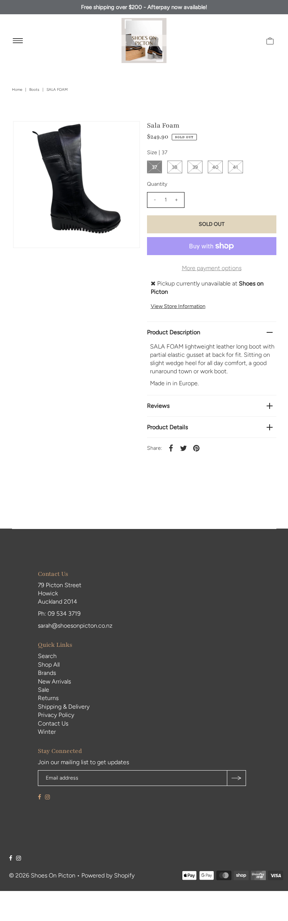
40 (215, 167)
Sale (43, 689)
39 (195, 167)
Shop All (49, 664)
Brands (47, 672)
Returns (48, 698)
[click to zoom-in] (128, 133)
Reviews (158, 405)
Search (47, 656)
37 (154, 167)
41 (235, 167)
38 (174, 167)
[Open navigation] (18, 40)
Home (17, 89)
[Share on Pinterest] (196, 448)
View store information (178, 306)
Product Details (167, 427)
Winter (47, 731)
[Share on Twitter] (183, 448)
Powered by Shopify (108, 875)
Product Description (173, 332)
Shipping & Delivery (64, 706)
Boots (34, 89)
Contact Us (53, 723)
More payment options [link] (212, 268)
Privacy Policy (56, 714)
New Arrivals (54, 681)
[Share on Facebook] (171, 448)
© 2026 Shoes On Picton (42, 875)
